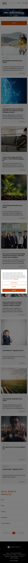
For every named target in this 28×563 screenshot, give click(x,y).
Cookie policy (16, 278)
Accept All (14, 290)
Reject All (14, 286)
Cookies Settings (14, 282)
